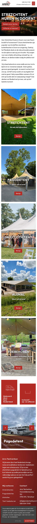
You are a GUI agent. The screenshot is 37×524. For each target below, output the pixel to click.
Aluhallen (6, 497)
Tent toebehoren (9, 501)
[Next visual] (31, 427)
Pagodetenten (8, 494)
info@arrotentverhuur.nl (23, 4)
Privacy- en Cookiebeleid (10, 517)
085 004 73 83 (26, 2)
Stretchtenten (7, 490)
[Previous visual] (5, 427)
